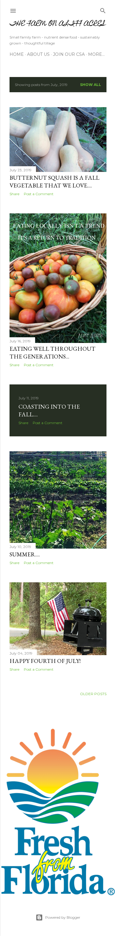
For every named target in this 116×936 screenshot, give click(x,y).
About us (38, 54)
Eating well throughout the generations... (52, 352)
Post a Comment (39, 194)
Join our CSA (69, 54)
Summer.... (25, 554)
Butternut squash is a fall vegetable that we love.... (54, 181)
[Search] (102, 9)
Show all (90, 84)
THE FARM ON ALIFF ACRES (58, 24)
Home (17, 54)
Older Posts (93, 694)
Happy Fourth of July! (45, 661)
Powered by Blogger (62, 917)
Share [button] (14, 194)
